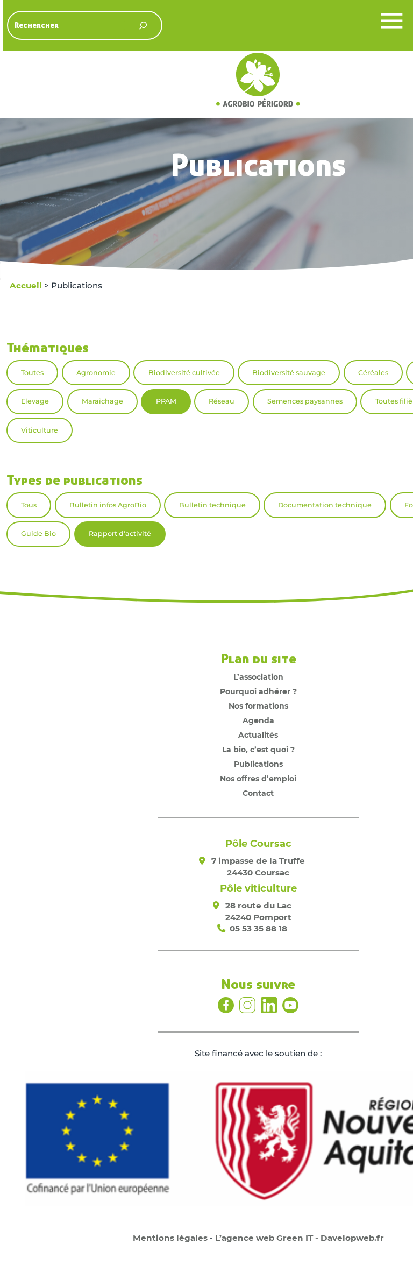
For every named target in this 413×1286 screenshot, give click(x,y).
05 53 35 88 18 (258, 928)
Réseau (221, 401)
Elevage (35, 401)
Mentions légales (170, 1238)
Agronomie (96, 373)
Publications (258, 764)
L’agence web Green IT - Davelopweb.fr (299, 1238)
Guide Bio (38, 533)
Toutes (32, 373)
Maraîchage (102, 401)
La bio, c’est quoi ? (258, 749)
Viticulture (39, 430)
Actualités (258, 735)
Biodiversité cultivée (184, 373)
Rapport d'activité (120, 533)
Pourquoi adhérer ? (258, 691)
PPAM (166, 401)
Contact (258, 793)
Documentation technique (325, 505)
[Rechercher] (142, 25)
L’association (258, 677)
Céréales (373, 373)
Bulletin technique (212, 505)
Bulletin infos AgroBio (107, 505)
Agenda (258, 720)
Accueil (26, 285)
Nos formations (258, 706)
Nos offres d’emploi (258, 778)
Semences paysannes (305, 401)
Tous (29, 505)
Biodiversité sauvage (288, 373)
